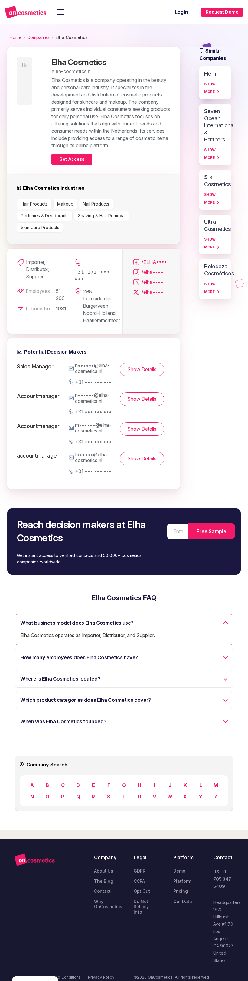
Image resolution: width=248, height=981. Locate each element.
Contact (102, 891)
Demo (179, 870)
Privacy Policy (101, 977)
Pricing (180, 891)
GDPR (139, 870)
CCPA (139, 881)
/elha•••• (152, 272)
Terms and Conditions (60, 977)
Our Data (182, 901)
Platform (182, 881)
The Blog (103, 881)
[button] (60, 12)
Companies (38, 37)
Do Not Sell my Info (141, 907)
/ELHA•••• (154, 262)
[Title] (25, 12)
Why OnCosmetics (108, 904)
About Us (103, 870)
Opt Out (142, 891)
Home (15, 37)
